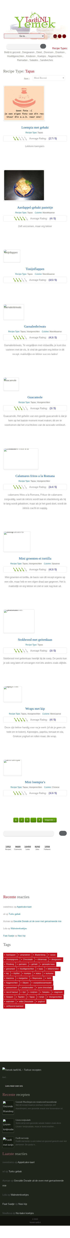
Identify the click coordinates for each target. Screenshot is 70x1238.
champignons (12, 959)
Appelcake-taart (24, 907)
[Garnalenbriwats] (14, 312)
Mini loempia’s (35, 782)
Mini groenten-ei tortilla (35, 558)
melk (49, 978)
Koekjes (41, 56)
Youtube (64, 36)
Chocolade (28, 959)
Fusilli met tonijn (22, 1138)
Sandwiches (46, 60)
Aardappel (10, 955)
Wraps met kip (35, 708)
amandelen (25, 955)
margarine (23, 978)
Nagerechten (55, 56)
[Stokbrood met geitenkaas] (19, 621)
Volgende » (50, 820)
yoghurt (41, 1001)
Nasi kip (21, 935)
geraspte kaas (48, 964)
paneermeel (11, 987)
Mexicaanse (55, 714)
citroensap (42, 959)
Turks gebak (15, 914)
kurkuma (49, 973)
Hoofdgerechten (15, 56)
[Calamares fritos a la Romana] (21, 458)
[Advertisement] (19, 873)
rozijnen (33, 992)
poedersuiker (27, 987)
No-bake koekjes (25, 1213)
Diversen (48, 52)
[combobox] (49, 78)
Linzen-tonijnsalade (23, 1120)
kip (7, 973)
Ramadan (22, 60)
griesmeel (10, 969)
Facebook (60, 36)
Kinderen (30, 56)
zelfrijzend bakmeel (14, 1006)
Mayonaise (37, 978)
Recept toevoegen (55, 36)
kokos (38, 973)
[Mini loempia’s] (13, 767)
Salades (33, 60)
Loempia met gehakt (35, 127)
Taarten (21, 997)
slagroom (58, 992)
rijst (24, 992)
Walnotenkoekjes (19, 928)
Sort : (26, 78)
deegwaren (56, 959)
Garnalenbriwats (35, 326)
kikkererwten (53, 969)
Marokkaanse (49, 212)
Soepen (9, 997)
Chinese (55, 787)
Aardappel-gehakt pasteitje (35, 207)
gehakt (34, 964)
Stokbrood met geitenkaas (35, 639)
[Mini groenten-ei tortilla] (17, 541)
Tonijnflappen (35, 269)
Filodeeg (10, 964)
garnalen (23, 964)
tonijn (41, 997)
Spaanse (56, 563)
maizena (10, 978)
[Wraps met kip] (13, 694)
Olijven (25, 983)
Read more (35, 153)
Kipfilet (17, 973)
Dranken (59, 52)
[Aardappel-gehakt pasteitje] (24, 185)
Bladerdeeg (40, 955)
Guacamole (35, 397)
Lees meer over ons (14, 1086)
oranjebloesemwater (42, 983)
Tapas (40, 132)
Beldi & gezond (12, 52)
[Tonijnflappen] (12, 256)
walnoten (10, 1001)
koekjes (27, 973)
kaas (41, 969)
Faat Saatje (8, 935)
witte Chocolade (26, 1001)
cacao (53, 955)
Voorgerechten (33, 331)
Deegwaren (28, 52)
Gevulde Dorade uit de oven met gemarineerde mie (37, 921)
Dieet (39, 52)
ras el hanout (12, 992)
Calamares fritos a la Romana (35, 476)
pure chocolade (45, 987)
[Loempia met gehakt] (24, 103)
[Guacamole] (11, 384)
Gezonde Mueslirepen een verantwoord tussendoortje (36, 1102)
